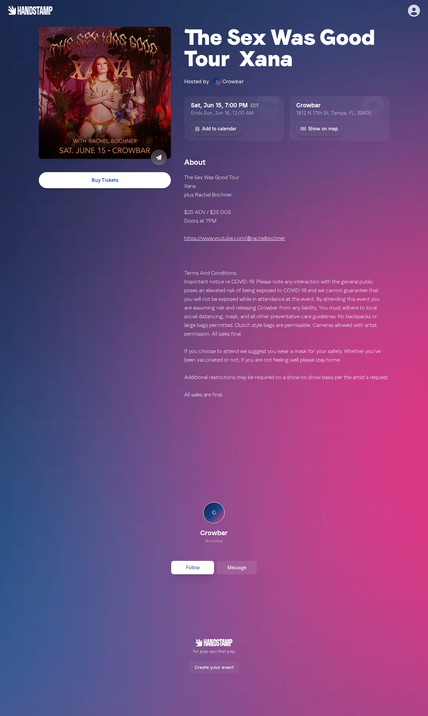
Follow (193, 567)
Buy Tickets (105, 180)
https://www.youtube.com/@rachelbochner (234, 238)
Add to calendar (219, 128)
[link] (214, 523)
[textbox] (286, 286)
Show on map (323, 128)
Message (236, 567)
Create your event (214, 667)
